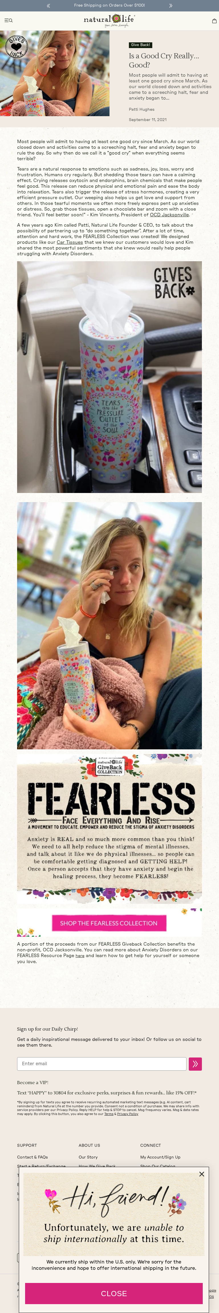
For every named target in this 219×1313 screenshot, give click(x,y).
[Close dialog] (202, 1174)
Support (27, 1146)
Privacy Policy (127, 1114)
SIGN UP (195, 1064)
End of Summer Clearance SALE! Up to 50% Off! (109, 5)
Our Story (88, 1157)
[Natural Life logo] (109, 21)
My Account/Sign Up (160, 1157)
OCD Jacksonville (169, 215)
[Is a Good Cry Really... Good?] (55, 73)
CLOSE (114, 1293)
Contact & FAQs (32, 1157)
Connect (150, 1146)
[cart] (214, 21)
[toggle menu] (8, 20)
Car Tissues (70, 242)
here (80, 956)
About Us (89, 1146)
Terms (108, 1114)
